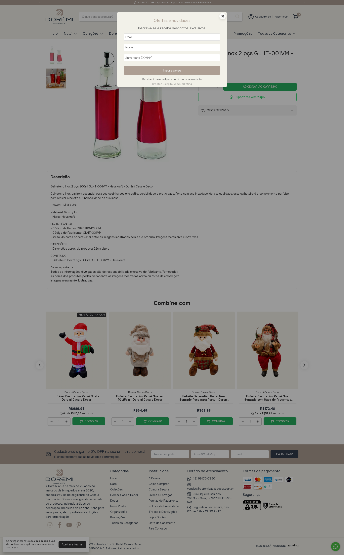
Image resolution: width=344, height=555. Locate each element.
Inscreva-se (172, 70)
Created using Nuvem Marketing (172, 84)
